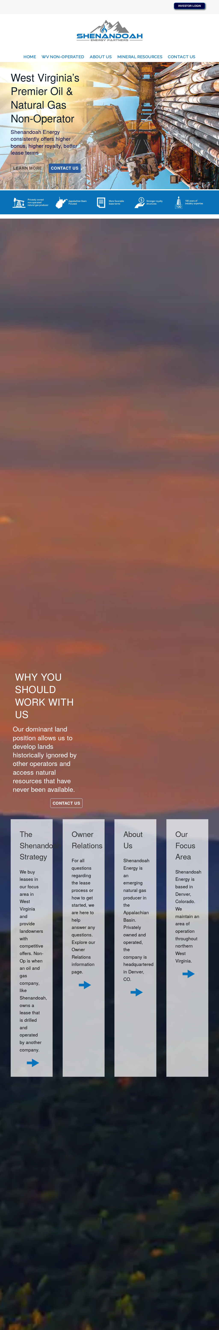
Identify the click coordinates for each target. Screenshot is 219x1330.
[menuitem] (30, 56)
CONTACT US (65, 168)
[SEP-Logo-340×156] (109, 32)
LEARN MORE (27, 168)
